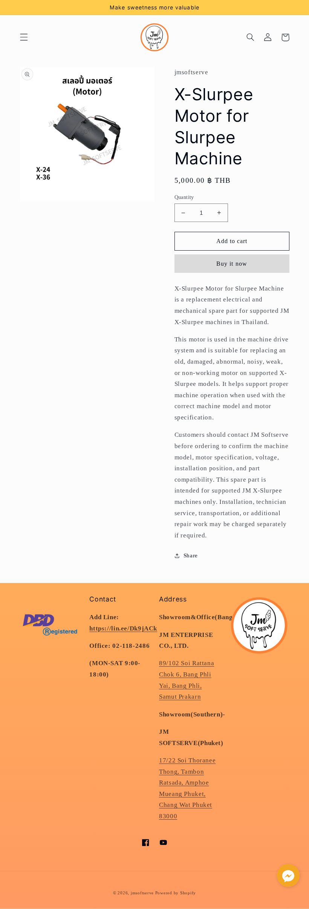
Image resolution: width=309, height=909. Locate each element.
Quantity (184, 197)
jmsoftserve (142, 893)
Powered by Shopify (175, 893)
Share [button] (191, 555)
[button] (23, 37)
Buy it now (231, 263)
